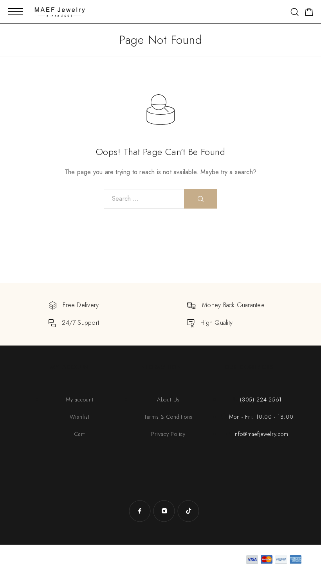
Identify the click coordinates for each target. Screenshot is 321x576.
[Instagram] (164, 511)
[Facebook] (140, 511)
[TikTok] (188, 511)
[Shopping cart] (309, 13)
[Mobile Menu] (15, 11)
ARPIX (93, 560)
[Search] (294, 12)
